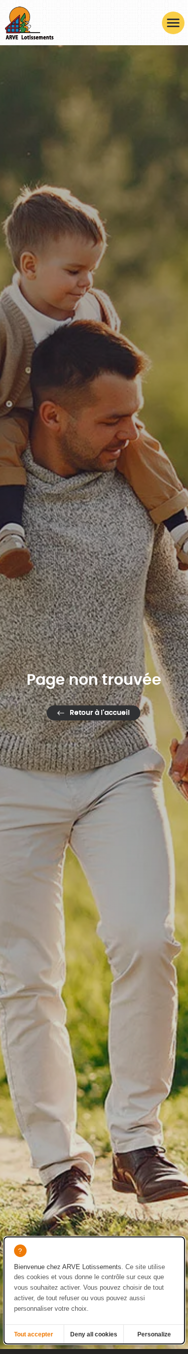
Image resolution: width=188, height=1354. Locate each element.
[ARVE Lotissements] (29, 22)
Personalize (154, 1334)
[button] (173, 23)
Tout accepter (33, 1334)
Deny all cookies (93, 1334)
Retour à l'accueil (100, 712)
